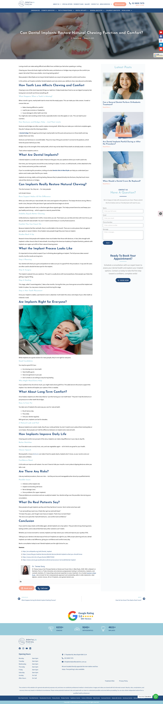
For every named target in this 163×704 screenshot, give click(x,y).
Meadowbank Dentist (45, 698)
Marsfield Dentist (33, 698)
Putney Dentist (56, 698)
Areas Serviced (105, 4)
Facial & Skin (126, 10)
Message (105, 229)
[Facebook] (161, 36)
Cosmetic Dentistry (48, 10)
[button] (57, 4)
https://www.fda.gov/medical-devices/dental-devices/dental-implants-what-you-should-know (52, 554)
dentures (36, 454)
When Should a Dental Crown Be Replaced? (122, 181)
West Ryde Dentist (23, 698)
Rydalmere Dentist (75, 698)
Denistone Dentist (127, 698)
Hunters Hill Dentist (87, 698)
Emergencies (35, 10)
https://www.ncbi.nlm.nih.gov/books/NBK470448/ (39, 557)
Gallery (87, 4)
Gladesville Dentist (117, 698)
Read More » (107, 107)
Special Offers (67, 4)
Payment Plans (78, 4)
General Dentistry (96, 10)
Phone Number (107, 222)
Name (104, 208)
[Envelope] (161, 49)
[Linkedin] (21, 581)
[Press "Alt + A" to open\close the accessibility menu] (160, 213)
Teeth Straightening (65, 10)
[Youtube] (161, 32)
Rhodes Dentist (65, 698)
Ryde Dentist (96, 698)
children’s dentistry (113, 10)
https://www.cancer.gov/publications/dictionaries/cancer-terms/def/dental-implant (49, 560)
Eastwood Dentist (106, 698)
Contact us (95, 4)
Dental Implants (81, 10)
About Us (56, 4)
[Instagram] (23, 648)
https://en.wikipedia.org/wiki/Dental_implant (37, 551)
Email (104, 215)
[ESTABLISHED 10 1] (161, 41)
